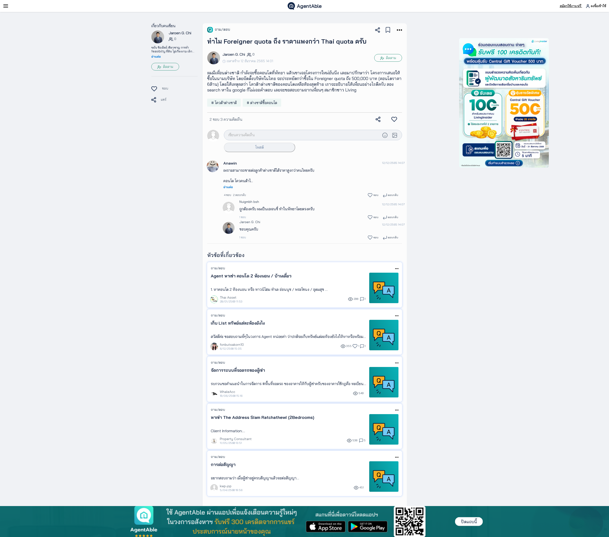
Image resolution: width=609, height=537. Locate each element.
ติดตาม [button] (167, 67)
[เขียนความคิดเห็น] (302, 134)
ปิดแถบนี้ (469, 521)
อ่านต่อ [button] (156, 56)
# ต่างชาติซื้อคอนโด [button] (262, 102)
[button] (157, 37)
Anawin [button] (230, 163)
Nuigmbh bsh (249, 202)
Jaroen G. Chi (249, 222)
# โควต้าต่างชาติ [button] (224, 102)
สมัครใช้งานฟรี (571, 6)
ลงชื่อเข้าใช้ (598, 6)
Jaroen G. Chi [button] (180, 32)
